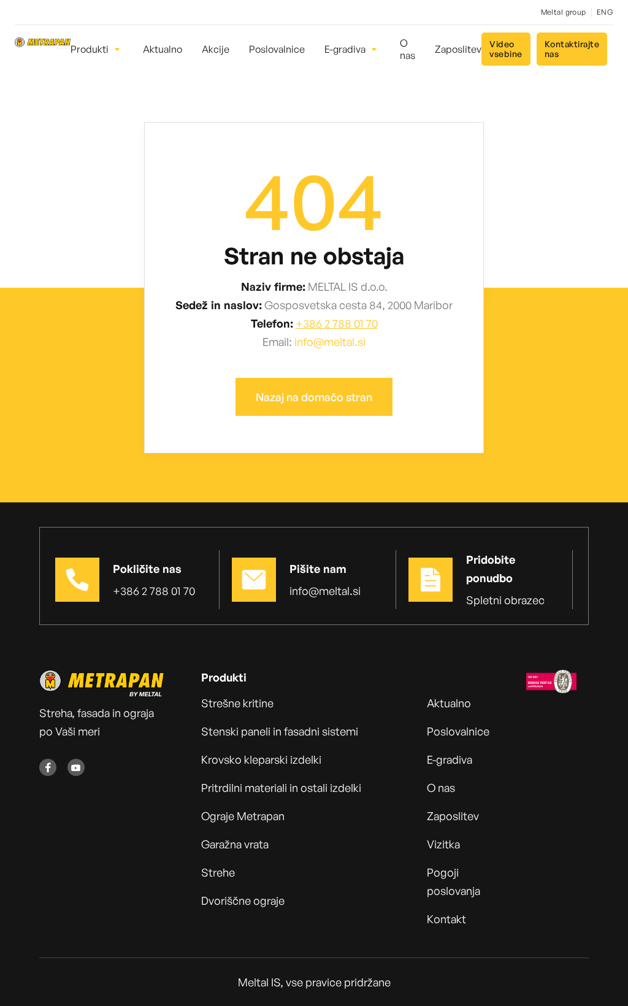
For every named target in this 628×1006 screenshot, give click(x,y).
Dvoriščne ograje (243, 900)
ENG (605, 12)
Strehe (218, 872)
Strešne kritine (237, 703)
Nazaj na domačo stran (314, 397)
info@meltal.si (330, 341)
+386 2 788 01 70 (337, 323)
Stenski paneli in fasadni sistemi (279, 731)
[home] (43, 49)
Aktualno (449, 703)
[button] (97, 49)
